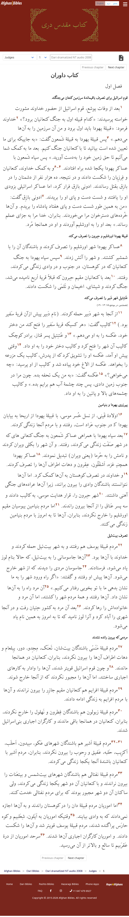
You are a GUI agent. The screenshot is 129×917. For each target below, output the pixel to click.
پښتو (115, 3)
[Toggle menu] (124, 4)
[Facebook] (50, 891)
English (100, 3)
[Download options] (121, 58)
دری (108, 3)
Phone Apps (92, 884)
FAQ (40, 890)
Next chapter (116, 67)
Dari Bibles (26, 884)
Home (9, 884)
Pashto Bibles (46, 884)
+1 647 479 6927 (81, 891)
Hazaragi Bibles (70, 884)
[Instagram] (60, 891)
